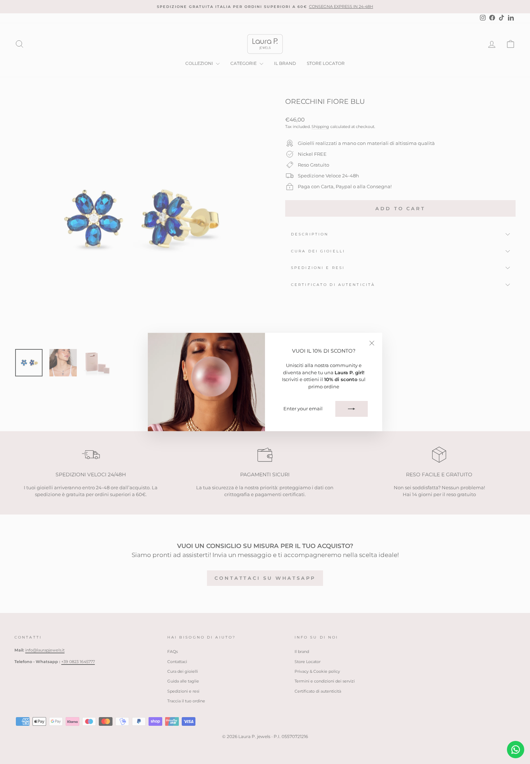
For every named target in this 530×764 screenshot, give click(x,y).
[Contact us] (515, 749)
